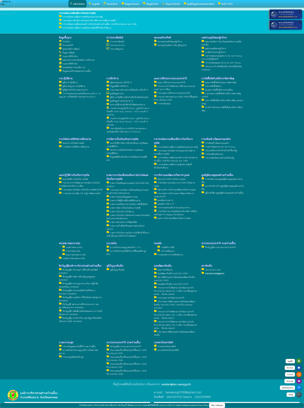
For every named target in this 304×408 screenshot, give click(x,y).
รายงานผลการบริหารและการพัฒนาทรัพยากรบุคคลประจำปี (174, 195)
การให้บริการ (112, 78)
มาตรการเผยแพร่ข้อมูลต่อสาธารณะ (122, 196)
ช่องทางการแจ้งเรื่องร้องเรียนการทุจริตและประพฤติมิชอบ (124, 151)
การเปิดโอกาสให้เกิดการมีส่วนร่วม (75, 139)
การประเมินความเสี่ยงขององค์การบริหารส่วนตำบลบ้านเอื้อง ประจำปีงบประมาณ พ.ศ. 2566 (98, 24)
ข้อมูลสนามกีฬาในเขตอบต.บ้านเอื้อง (75, 71)
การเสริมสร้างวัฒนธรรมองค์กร (216, 139)
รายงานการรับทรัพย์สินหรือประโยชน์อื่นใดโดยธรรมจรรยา (221, 68)
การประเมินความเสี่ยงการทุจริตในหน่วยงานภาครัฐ (81, 16)
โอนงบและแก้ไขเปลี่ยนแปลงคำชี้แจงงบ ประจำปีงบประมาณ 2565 (126, 351)
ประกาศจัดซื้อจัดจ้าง (211, 86)
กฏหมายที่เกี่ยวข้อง (68, 56)
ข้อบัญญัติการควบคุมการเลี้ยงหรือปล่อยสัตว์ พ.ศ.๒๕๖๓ (78, 271)
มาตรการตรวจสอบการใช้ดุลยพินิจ (121, 222)
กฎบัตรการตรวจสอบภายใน (72, 258)
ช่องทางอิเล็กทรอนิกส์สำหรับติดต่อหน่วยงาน (125, 104)
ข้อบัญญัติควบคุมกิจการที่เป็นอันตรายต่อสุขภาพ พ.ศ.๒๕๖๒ (80, 299)
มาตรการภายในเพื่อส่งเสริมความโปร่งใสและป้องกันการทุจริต (127, 177)
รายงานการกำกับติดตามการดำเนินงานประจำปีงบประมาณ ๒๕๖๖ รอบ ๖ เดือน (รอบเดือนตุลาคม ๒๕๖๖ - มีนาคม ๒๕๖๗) (175, 325)
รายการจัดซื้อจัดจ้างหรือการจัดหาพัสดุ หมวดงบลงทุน (222, 102)
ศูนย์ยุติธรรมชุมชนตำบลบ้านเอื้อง (217, 175)
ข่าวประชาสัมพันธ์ (114, 37)
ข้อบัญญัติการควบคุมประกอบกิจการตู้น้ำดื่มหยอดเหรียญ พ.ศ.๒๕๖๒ (78, 285)
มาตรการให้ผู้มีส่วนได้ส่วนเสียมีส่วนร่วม (123, 200)
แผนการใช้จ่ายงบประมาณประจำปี (170, 78)
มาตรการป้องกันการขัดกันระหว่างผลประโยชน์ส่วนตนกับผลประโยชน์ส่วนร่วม (128, 216)
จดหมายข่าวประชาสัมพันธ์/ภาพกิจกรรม (77, 60)
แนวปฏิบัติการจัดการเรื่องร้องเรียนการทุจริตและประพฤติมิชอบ (127, 144)
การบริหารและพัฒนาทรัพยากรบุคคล (171, 175)
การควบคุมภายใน (71, 251)
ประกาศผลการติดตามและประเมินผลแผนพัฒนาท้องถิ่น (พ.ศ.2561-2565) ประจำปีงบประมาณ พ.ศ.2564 (175, 305)
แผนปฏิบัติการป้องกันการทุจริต (74, 175)
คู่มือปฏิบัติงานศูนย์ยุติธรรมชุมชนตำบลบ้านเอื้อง (222, 193)
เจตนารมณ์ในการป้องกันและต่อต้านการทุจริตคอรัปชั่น (221, 43)
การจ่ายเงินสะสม (162, 103)
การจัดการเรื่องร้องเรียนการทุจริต (122, 139)
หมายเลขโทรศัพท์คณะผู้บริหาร (168, 41)
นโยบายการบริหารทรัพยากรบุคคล (169, 179)
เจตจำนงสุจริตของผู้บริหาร (214, 37)
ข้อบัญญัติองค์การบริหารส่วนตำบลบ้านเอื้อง (80, 266)
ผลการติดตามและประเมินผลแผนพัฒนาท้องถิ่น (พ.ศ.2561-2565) (174, 278)
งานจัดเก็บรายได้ (165, 247)
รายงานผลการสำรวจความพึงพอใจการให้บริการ (127, 90)
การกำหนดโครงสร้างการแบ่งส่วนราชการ (172, 207)
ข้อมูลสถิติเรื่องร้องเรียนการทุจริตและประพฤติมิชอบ (126, 158)
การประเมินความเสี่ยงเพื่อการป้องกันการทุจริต (173, 141)
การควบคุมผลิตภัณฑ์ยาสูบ (71, 357)
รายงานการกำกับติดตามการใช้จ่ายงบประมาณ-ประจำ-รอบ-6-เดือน (175, 87)
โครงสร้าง (64, 41)
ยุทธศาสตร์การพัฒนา (69, 49)
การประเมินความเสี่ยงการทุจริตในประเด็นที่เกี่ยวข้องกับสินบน (85, 27)
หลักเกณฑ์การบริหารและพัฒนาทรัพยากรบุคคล (175, 189)
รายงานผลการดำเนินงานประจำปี (169, 297)
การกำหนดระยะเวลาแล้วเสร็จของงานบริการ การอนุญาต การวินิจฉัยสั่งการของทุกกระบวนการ (80, 95)
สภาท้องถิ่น (206, 266)
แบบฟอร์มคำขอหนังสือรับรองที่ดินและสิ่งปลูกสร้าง (126, 252)
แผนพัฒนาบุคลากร (163, 200)
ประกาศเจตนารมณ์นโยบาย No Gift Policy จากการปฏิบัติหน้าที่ (221, 57)
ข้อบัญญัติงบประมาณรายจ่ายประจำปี (218, 247)
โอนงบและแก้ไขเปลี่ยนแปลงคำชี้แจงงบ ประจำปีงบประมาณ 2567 (126, 365)
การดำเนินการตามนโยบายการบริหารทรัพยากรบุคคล (174, 184)
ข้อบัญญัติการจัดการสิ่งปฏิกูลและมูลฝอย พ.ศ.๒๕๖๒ (77, 278)
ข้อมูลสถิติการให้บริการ (117, 86)
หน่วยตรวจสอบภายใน (69, 243)
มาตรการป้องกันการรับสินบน (120, 211)
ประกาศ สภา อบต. (211, 269)
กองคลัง (158, 243)
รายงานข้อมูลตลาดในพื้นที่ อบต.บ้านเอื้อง (77, 346)
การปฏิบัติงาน (66, 78)
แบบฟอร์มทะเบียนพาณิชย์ (166, 350)
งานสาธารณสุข (66, 342)
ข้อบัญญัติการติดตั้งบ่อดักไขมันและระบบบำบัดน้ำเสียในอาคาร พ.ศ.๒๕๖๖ (80, 312)
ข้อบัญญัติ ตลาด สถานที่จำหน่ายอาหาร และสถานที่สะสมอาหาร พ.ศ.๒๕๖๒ (79, 305)
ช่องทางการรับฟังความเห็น (71, 143)
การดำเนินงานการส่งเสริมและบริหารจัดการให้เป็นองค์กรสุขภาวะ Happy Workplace (175, 213)
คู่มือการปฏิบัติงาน (68, 82)
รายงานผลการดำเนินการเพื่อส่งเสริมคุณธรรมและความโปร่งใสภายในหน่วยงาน (127, 191)
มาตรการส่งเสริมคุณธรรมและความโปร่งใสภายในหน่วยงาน (127, 184)
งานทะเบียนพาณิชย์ (163, 342)
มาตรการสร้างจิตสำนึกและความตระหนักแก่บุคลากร (125, 227)
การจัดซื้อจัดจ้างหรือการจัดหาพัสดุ (217, 78)
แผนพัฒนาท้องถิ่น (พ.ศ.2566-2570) (171, 284)
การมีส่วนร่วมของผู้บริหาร (213, 52)
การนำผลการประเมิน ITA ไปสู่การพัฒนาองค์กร (80, 193)
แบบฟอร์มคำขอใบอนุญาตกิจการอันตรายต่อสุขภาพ (78, 351)
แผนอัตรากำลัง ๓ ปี (164, 204)
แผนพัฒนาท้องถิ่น (163, 266)
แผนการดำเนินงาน (163, 269)
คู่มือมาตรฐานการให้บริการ (119, 82)
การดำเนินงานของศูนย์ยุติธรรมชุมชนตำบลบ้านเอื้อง (222, 180)
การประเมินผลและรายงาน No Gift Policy (220, 62)
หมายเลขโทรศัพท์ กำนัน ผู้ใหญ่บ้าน (170, 45)
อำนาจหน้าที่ (66, 45)
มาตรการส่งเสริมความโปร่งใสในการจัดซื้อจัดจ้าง (127, 204)
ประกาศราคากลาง (115, 45)
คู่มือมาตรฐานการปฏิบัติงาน (72, 86)
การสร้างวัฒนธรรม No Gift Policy (218, 146)
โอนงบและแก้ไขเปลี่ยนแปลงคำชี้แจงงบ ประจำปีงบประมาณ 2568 (126, 372)
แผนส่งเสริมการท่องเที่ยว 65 (72, 67)
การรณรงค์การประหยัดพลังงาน (168, 254)
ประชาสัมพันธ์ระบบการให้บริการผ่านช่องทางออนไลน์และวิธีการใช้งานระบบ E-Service (126, 130)
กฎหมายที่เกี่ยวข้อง (68, 63)
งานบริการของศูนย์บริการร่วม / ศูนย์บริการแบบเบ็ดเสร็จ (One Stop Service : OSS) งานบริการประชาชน (127, 111)
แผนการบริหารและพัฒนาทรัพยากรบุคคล (172, 218)
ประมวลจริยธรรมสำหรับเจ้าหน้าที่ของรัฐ (219, 150)
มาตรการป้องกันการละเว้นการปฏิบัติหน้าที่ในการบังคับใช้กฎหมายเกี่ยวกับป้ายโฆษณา (128, 234)
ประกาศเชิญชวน (114, 49)
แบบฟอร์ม (111, 243)
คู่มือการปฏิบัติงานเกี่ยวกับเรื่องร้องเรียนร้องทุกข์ (127, 97)
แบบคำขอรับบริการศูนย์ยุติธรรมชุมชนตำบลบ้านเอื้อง (222, 187)
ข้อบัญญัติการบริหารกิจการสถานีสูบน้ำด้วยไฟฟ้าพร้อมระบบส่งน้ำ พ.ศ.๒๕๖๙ (80, 319)
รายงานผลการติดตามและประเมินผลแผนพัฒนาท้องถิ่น (174, 333)
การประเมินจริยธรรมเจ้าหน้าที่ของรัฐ (217, 157)
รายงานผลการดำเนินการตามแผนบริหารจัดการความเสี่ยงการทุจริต (87, 20)
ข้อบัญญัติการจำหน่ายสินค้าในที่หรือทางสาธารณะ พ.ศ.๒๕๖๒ (77, 292)
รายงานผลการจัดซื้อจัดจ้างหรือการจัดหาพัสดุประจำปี (221, 95)
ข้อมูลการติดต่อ (67, 52)
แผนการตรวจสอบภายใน (74, 254)
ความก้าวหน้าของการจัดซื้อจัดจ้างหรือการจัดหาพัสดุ (222, 109)
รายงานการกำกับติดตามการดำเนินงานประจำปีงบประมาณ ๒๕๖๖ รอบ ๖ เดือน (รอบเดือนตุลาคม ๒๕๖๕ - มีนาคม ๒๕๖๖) (175, 315)
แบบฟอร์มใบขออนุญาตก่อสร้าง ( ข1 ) (123, 247)
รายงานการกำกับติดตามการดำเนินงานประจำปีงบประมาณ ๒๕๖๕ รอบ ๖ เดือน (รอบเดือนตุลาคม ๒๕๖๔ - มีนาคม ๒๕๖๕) (175, 291)
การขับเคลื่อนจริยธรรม (212, 154)
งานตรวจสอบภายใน (72, 247)
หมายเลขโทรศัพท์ (162, 37)
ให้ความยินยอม (217, 405)
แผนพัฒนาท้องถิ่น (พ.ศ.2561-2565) (171, 273)
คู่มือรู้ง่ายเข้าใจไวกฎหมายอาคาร (73, 90)
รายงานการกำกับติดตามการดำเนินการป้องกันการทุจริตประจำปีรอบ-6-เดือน (79, 184)
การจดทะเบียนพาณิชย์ (165, 346)
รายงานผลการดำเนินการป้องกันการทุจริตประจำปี (81, 189)
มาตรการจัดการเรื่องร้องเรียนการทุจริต (123, 208)
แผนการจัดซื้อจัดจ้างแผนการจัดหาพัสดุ (218, 82)
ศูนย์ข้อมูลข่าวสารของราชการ (119, 101)
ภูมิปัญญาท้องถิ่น (114, 266)
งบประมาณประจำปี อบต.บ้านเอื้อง (218, 243)
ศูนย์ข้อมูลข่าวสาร (115, 93)
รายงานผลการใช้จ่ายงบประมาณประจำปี (172, 93)
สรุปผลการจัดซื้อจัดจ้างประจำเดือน (217, 90)
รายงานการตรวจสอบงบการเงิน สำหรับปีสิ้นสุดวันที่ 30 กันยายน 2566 (176, 98)
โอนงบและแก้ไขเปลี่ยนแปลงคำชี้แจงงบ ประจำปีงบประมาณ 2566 (126, 358)
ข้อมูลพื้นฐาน (65, 37)
